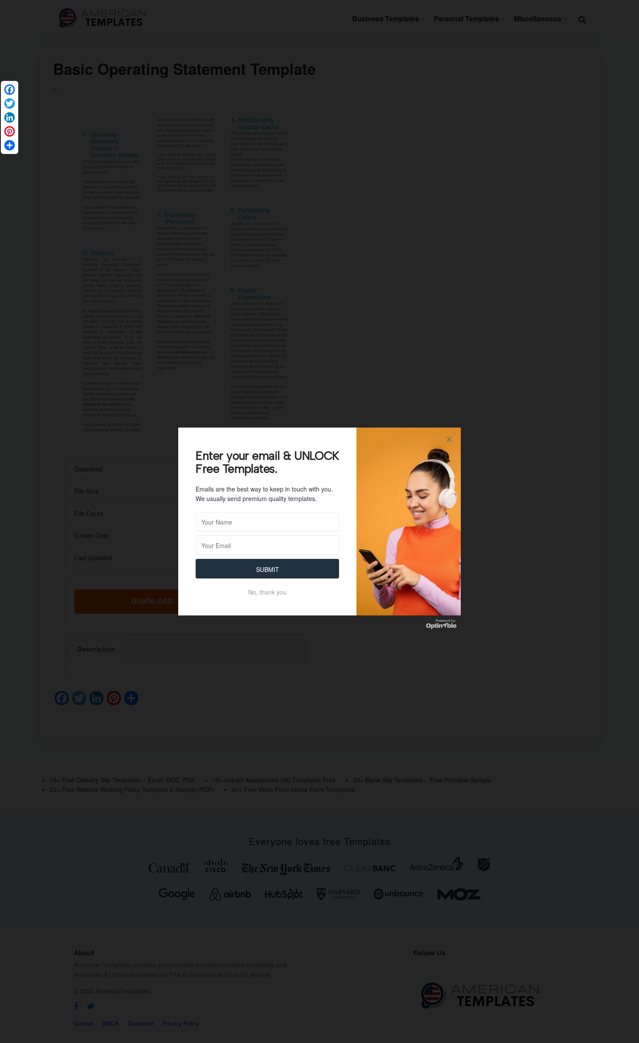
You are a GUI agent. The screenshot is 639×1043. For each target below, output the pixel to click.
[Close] (449, 439)
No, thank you (267, 592)
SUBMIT (267, 569)
